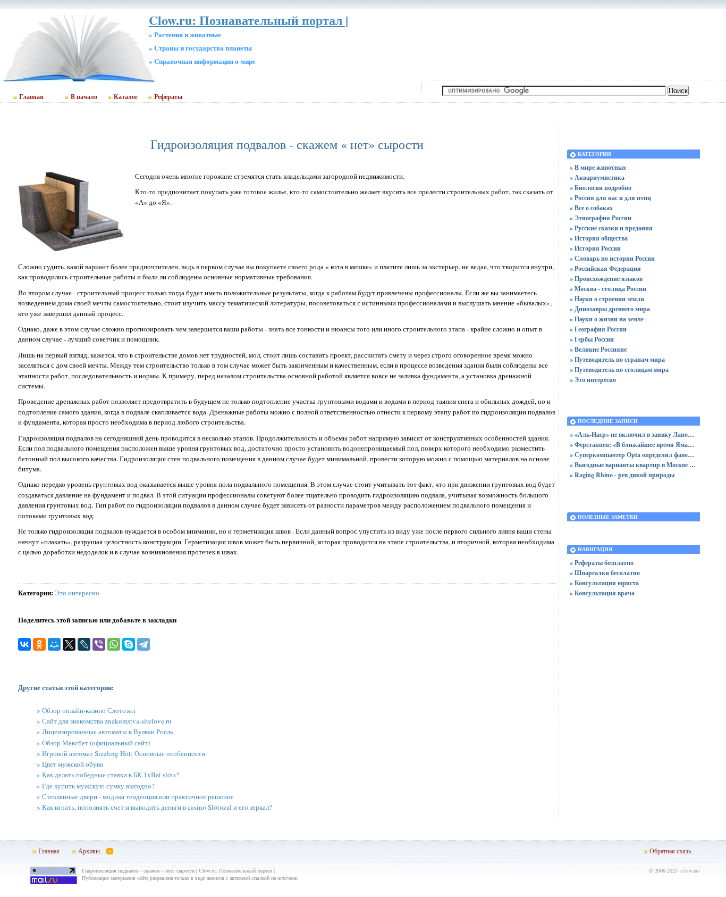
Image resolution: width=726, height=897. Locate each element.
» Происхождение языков (606, 278)
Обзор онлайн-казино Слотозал (88, 710)
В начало (84, 97)
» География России (598, 329)
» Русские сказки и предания (611, 227)
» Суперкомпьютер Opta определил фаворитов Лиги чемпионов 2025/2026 (633, 454)
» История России (595, 248)
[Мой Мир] (54, 644)
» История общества (599, 238)
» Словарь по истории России (612, 258)
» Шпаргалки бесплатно (605, 572)
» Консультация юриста (604, 582)
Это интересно (77, 592)
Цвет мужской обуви (73, 764)
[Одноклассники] (39, 644)
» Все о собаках (591, 207)
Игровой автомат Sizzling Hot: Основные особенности (123, 753)
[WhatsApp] (113, 644)
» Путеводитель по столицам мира (619, 369)
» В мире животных (598, 167)
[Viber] (98, 644)
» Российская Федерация (605, 268)
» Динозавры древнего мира (610, 308)
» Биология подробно (600, 187)
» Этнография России (600, 217)
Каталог (126, 97)
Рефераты (168, 97)
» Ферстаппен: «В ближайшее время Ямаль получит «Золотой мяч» (633, 444)
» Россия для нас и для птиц (610, 197)
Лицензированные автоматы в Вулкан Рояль (107, 731)
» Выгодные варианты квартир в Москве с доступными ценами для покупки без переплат (633, 464)
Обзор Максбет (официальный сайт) (96, 743)
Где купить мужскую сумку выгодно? (98, 786)
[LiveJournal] (84, 644)
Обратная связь (670, 850)
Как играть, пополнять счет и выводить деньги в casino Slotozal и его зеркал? (157, 807)
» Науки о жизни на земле (607, 318)
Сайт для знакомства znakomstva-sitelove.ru (107, 721)
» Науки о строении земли (607, 298)
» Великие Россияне (598, 349)
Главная (31, 97)
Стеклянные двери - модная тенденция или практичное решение (138, 796)
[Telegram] (143, 644)
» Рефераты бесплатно (602, 562)
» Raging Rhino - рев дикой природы (622, 474)
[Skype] (128, 644)
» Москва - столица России (608, 288)
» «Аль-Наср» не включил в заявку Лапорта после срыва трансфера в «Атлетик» (633, 434)
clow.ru (689, 870)
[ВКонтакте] (24, 644)
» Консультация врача (602, 592)
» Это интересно (593, 379)
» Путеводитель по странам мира (617, 359)
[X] (69, 644)
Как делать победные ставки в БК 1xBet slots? (110, 774)
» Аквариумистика (597, 177)
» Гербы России (592, 339)
